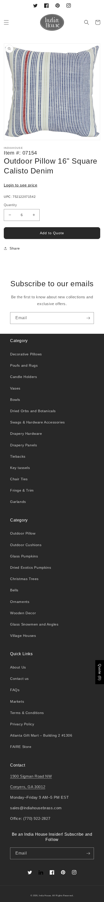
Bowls (15, 400)
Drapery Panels (23, 445)
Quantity (10, 205)
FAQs (14, 690)
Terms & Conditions (27, 713)
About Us (18, 667)
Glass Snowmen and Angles (34, 624)
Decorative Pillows (26, 354)
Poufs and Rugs (24, 365)
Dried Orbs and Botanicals (33, 411)
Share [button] (15, 248)
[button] (6, 22)
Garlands (18, 502)
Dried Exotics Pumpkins (30, 567)
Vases (15, 388)
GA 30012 (36, 787)
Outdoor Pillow (22, 533)
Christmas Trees (24, 579)
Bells (14, 590)
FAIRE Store (21, 747)
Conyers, (19, 787)
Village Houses (23, 636)
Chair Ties (19, 479)
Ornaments (19, 602)
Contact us (19, 679)
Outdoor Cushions (26, 545)
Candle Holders (23, 377)
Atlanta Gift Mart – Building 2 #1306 (41, 735)
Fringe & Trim (22, 490)
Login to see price (20, 185)
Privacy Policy (22, 724)
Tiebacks (17, 456)
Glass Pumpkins (24, 556)
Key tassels (20, 468)
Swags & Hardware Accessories (37, 422)
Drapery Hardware (26, 434)
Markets (17, 701)
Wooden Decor (23, 613)
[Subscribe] (88, 318)
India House (45, 895)
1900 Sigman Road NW (31, 776)
